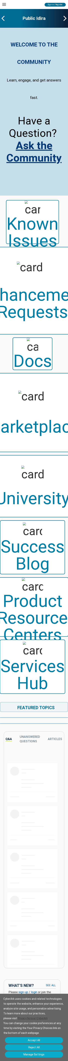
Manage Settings (33, 1054)
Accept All (34, 1040)
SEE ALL (51, 985)
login (34, 992)
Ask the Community (34, 151)
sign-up (23, 992)
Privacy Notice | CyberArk (33, 1018)
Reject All (34, 1047)
